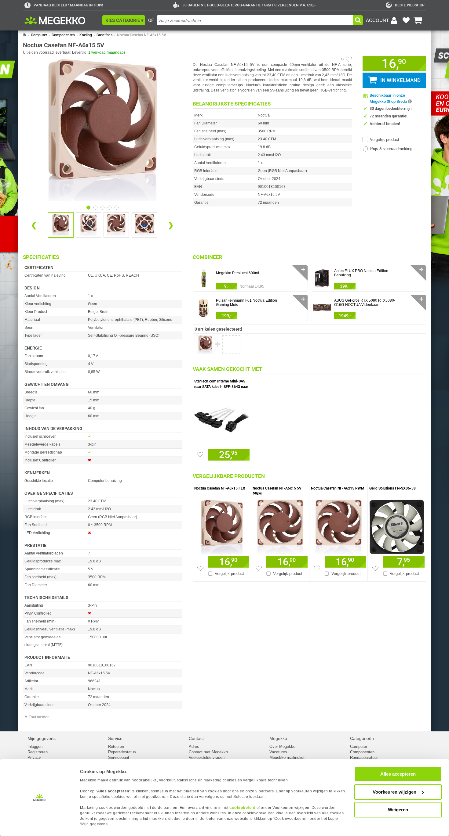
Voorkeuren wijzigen (394, 792)
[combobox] (255, 20)
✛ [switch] (303, 269)
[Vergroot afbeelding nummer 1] (88, 225)
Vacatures (278, 752)
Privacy (34, 757)
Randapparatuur (364, 757)
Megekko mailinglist (287, 757)
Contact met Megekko (208, 752)
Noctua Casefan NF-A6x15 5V (141, 35)
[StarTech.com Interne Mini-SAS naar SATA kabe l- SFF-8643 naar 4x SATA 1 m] (222, 418)
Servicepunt (118, 757)
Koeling (85, 35)
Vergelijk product (384, 139)
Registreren (37, 752)
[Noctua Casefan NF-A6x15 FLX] (221, 525)
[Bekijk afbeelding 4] (117, 208)
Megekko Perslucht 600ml (237, 273)
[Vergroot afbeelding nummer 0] (61, 225)
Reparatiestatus (122, 752)
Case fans (104, 35)
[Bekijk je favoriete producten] (406, 20)
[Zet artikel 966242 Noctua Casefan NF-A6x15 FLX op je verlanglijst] (200, 568)
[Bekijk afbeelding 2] (102, 208)
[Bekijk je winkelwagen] (418, 20)
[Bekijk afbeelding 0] (88, 208)
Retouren (116, 746)
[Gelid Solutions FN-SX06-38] (397, 525)
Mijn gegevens (41, 738)
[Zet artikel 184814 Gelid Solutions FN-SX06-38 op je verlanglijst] (375, 568)
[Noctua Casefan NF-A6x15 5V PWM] (280, 525)
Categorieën (362, 738)
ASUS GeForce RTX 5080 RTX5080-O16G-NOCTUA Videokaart (364, 302)
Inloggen (34, 746)
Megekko (278, 738)
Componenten (63, 35)
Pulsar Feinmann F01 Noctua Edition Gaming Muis (246, 302)
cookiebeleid (242, 807)
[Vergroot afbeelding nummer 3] (144, 225)
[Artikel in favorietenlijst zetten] (349, 59)
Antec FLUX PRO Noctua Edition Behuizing (361, 273)
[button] (123, 20)
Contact (196, 738)
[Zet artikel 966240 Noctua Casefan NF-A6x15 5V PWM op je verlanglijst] (259, 568)
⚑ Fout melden (36, 717)
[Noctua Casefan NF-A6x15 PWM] (338, 525)
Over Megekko (282, 746)
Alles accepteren (398, 774)
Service (115, 738)
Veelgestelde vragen (206, 757)
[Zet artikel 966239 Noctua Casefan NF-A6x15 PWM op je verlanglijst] (317, 568)
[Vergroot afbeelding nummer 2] (116, 225)
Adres (194, 746)
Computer (39, 35)
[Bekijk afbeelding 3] (109, 208)
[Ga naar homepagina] (61, 20)
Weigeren (398, 809)
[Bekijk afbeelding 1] (95, 208)
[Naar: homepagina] (24, 35)
